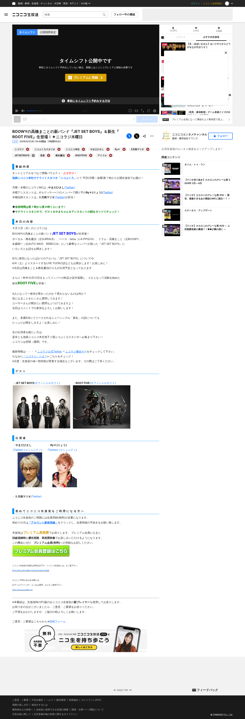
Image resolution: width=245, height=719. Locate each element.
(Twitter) (18, 449)
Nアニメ (74, 3)
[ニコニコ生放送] (25, 14)
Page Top (122, 690)
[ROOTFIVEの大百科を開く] (90, 155)
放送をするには (40, 705)
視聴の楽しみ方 (20, 704)
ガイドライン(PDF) (91, 700)
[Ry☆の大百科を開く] (124, 149)
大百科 (57, 3)
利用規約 (73, 700)
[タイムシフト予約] (129, 136)
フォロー (222, 135)
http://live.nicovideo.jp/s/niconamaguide (30, 570)
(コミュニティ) (33, 449)
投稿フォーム (58, 621)
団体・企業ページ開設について (88, 709)
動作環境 (61, 700)
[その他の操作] (152, 136)
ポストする (136, 136)
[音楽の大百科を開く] (48, 155)
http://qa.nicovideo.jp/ (22, 589)
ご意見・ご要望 (20, 699)
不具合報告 (37, 700)
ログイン (195, 3)
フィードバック (207, 690)
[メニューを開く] (6, 14)
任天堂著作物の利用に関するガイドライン (56, 714)
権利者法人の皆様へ (22, 709)
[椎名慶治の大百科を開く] (68, 155)
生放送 (35, 3)
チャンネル (46, 3)
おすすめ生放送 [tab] (211, 37)
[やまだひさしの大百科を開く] (107, 149)
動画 (20, 3)
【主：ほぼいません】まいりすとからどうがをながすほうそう (209, 45)
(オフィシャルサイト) (47, 383)
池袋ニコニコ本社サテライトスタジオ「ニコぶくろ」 (44, 177)
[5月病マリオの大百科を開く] (147, 149)
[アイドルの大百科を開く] (110, 155)
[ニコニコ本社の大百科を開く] (83, 149)
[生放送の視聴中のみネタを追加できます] (17, 119)
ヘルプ (49, 700)
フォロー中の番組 (124, 14)
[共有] (144, 136)
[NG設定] (162, 37)
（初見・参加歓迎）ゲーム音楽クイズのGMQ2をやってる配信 (208, 114)
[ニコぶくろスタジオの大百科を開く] (58, 149)
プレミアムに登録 (86, 77)
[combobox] (75, 15)
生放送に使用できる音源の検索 (52, 709)
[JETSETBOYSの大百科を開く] (33, 155)
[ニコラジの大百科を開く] (27, 149)
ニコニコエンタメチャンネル (189, 134)
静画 (27, 3)
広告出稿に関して (21, 714)
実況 (65, 3)
